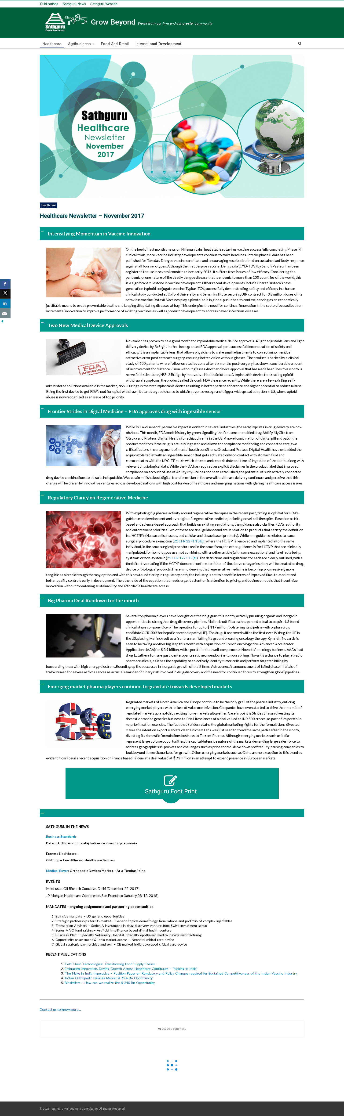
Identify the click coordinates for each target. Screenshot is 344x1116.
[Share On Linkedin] (5, 303)
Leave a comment (173, 1028)
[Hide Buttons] (2, 321)
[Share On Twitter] (5, 294)
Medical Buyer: (58, 871)
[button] (172, 813)
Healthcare (52, 44)
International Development (158, 44)
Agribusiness (79, 44)
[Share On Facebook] (5, 284)
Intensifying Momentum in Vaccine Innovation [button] (99, 233)
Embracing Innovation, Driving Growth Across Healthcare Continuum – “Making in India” (131, 969)
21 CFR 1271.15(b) (188, 541)
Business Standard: (61, 836)
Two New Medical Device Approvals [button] (88, 325)
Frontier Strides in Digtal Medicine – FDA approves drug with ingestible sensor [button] (134, 411)
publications (49, 4)
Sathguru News (74, 4)
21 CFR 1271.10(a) (182, 558)
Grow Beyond (150, 22)
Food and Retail (115, 44)
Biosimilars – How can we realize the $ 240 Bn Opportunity (110, 983)
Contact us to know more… (60, 1009)
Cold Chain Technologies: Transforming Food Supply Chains (110, 964)
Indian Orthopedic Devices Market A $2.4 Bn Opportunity (109, 978)
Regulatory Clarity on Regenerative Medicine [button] (98, 497)
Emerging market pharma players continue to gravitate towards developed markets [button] (140, 686)
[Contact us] (5, 313)
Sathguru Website (103, 4)
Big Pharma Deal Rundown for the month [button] (93, 600)
